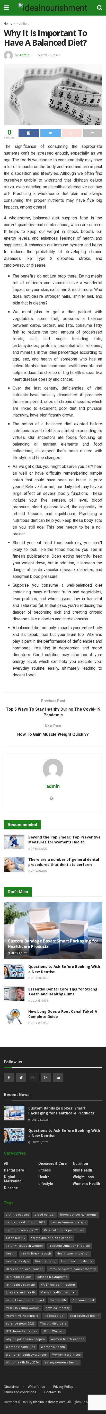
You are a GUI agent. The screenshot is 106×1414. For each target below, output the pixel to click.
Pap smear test (83, 1300)
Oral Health (58, 1300)
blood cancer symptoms (78, 1214)
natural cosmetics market (25, 1300)
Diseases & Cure (52, 1163)
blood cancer (44, 1214)
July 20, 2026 (39, 978)
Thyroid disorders (53, 1323)
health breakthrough (36, 1253)
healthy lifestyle (17, 1261)
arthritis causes (17, 1214)
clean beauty (15, 1238)
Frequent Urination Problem (69, 1245)
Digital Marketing (13, 1179)
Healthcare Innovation (73, 1253)
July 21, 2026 (18, 953)
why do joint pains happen (25, 1339)
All (6, 1163)
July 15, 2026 (39, 1000)
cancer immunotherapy (68, 1222)
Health (43, 1177)
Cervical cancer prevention (64, 1230)
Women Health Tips (20, 1347)
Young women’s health (61, 1362)
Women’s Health (86, 1184)
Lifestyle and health (20, 1292)
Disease (11, 1188)
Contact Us (52, 1392)
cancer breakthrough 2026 (25, 1222)
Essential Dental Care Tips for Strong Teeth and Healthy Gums (63, 992)
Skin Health (82, 1170)
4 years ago (39, 871)
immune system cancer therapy (72, 1269)
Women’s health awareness (26, 1354)
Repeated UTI (55, 1316)
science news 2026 (20, 1323)
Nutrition (22, 23)
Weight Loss (83, 1177)
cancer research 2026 (22, 1230)
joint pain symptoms (52, 1277)
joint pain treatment (20, 1284)
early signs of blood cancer (51, 1238)
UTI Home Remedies (21, 1331)
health (10, 1253)
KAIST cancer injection (58, 1284)
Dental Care (14, 1170)
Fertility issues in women (24, 1245)
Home (8, 23)
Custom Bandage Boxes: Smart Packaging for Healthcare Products (53, 943)
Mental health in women (58, 1292)
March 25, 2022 (49, 55)
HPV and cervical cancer (24, 1269)
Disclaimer (12, 1387)
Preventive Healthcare (22, 1316)
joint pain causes (19, 1277)
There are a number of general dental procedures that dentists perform (63, 862)
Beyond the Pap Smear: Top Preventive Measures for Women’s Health (64, 840)
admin (24, 55)
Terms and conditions (20, 1392)
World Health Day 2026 (22, 1362)
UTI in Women (53, 1331)
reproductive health (85, 1316)
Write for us (36, 1387)
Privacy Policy (63, 1387)
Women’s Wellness (66, 1354)
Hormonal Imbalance (77, 1261)
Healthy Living (45, 1261)
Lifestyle (45, 1184)
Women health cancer (67, 1339)
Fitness (44, 1170)
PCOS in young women (23, 1308)
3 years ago (39, 848)
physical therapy (58, 1308)
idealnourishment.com (49, 1402)
